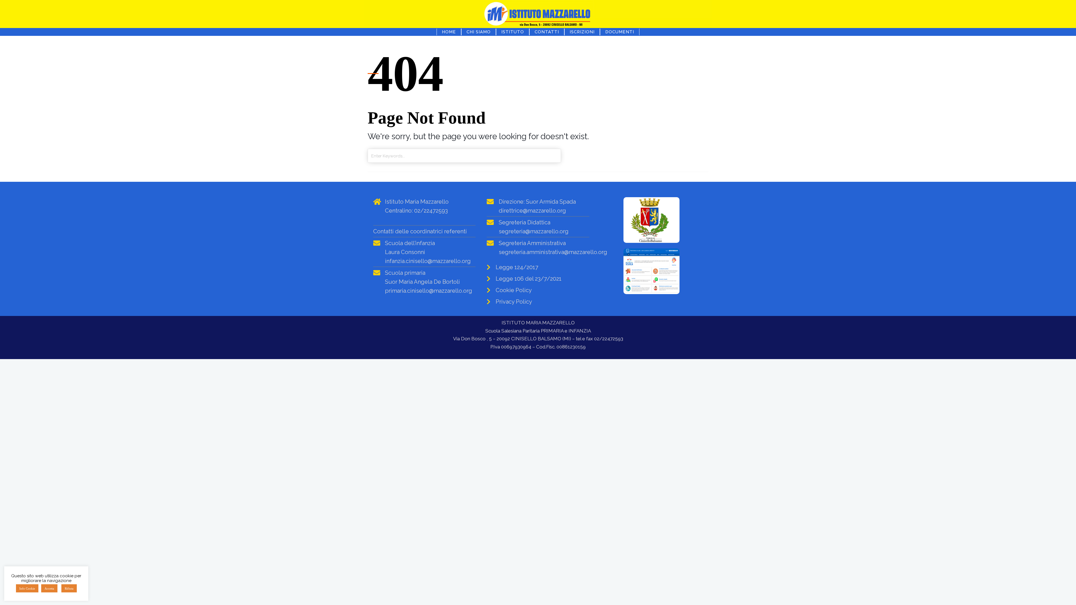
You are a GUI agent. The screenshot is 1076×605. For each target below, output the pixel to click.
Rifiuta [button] (69, 588)
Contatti (547, 31)
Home (449, 31)
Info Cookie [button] (27, 588)
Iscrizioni (582, 31)
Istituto (512, 31)
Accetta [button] (49, 588)
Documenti (619, 31)
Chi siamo (479, 31)
